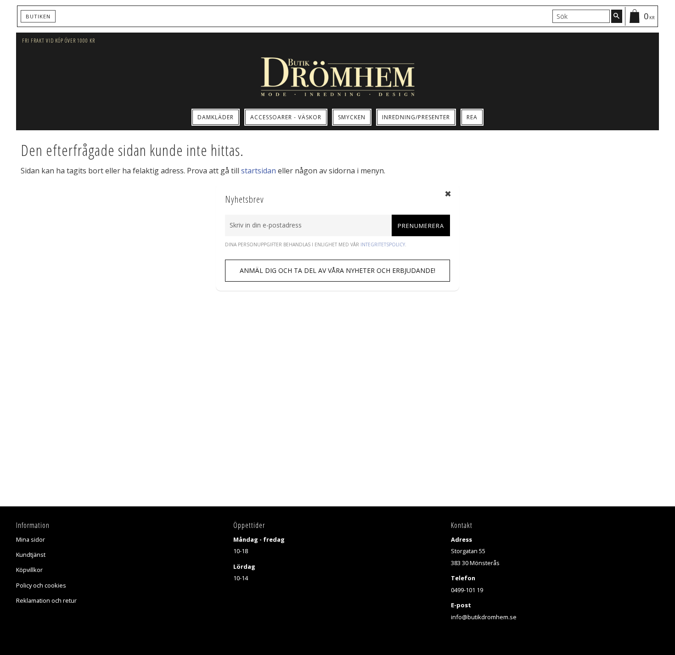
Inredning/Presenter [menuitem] (416, 117)
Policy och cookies (41, 585)
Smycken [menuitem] (352, 117)
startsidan (258, 171)
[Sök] (616, 16)
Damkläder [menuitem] (215, 117)
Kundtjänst (30, 554)
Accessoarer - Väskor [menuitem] (285, 117)
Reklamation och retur (46, 600)
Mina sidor (30, 539)
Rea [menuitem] (472, 117)
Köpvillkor (29, 570)
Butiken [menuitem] (38, 16)
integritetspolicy (382, 244)
